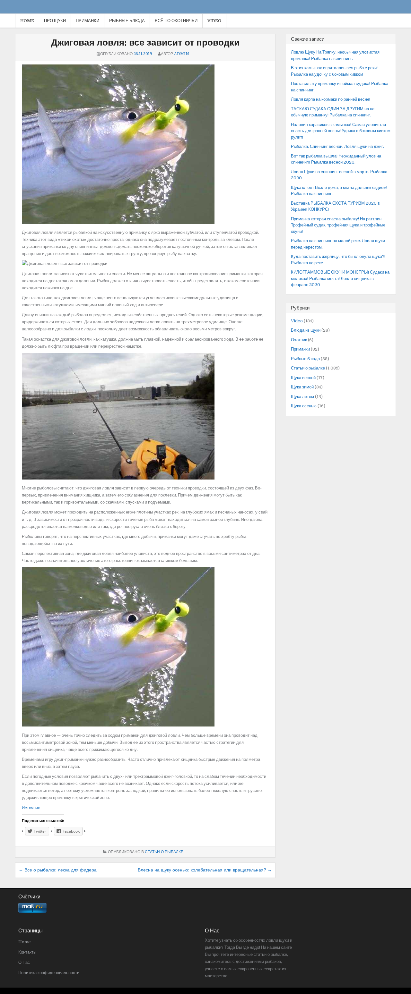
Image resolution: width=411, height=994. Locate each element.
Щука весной (303, 377)
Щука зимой (302, 387)
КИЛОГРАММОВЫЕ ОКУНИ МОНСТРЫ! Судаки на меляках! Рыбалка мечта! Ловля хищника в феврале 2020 (340, 278)
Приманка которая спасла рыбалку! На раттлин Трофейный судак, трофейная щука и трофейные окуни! (338, 225)
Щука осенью (304, 406)
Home (27, 20)
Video (214, 20)
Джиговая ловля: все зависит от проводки (145, 43)
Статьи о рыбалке (164, 852)
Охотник (299, 339)
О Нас (24, 962)
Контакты (27, 952)
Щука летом (302, 396)
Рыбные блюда (127, 20)
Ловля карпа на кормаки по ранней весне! (330, 99)
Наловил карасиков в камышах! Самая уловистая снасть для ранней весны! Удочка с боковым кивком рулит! (340, 131)
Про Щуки (55, 20)
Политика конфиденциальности (48, 972)
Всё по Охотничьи (176, 20)
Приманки (87, 20)
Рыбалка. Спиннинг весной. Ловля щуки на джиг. (337, 146)
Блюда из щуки (305, 330)
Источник (31, 807)
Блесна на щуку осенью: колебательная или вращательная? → (205, 869)
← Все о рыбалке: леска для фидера (58, 869)
